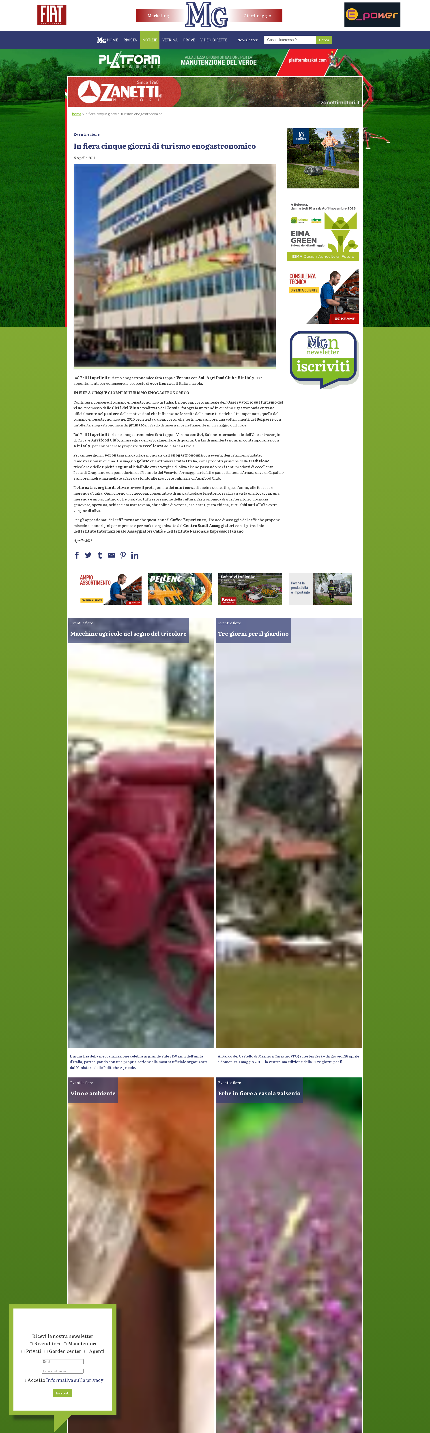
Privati (33, 1351)
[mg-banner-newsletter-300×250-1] (323, 387)
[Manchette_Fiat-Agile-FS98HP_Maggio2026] (52, 23)
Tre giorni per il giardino (253, 633)
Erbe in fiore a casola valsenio (259, 1093)
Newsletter (247, 39)
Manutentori (82, 1343)
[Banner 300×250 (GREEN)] (323, 259)
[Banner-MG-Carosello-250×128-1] (180, 603)
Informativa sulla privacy (74, 1379)
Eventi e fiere (86, 134)
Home (76, 113)
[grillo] (250, 603)
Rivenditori (47, 1343)
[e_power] (372, 25)
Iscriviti (63, 1393)
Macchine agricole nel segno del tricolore (128, 633)
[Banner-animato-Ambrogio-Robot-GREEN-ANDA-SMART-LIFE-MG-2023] (320, 603)
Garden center (65, 1351)
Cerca (324, 39)
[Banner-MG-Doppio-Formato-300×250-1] (323, 187)
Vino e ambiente (93, 1093)
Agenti (97, 1351)
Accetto (64, 1379)
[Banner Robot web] (110, 603)
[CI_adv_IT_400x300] (323, 322)
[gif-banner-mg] (215, 105)
